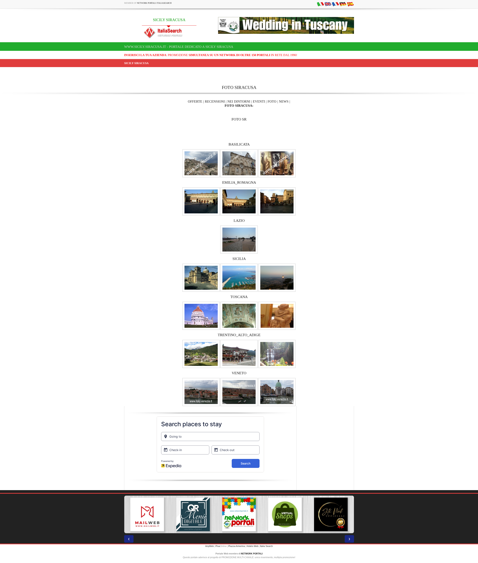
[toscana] (201, 315)
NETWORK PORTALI (252, 553)
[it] (320, 4)
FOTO (272, 101)
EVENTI (259, 101)
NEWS (283, 101)
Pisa (217, 546)
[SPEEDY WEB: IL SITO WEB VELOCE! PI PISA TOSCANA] (347, 514)
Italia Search (266, 546)
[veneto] (201, 392)
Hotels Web (252, 546)
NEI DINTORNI (238, 101)
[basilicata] (201, 163)
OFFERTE (195, 101)
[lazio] (239, 239)
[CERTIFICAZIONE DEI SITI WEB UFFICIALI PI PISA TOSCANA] (302, 514)
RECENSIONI (215, 101)
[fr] (335, 4)
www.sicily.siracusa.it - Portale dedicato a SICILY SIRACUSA (178, 47)
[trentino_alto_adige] (201, 353)
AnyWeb (209, 546)
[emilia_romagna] (201, 201)
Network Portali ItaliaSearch (154, 3)
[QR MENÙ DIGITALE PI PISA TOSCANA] (164, 514)
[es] (350, 4)
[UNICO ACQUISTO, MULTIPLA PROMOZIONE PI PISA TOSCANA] (210, 514)
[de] (343, 4)
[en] (328, 4)
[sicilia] (201, 277)
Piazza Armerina (236, 546)
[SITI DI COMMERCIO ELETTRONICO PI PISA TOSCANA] (256, 514)
